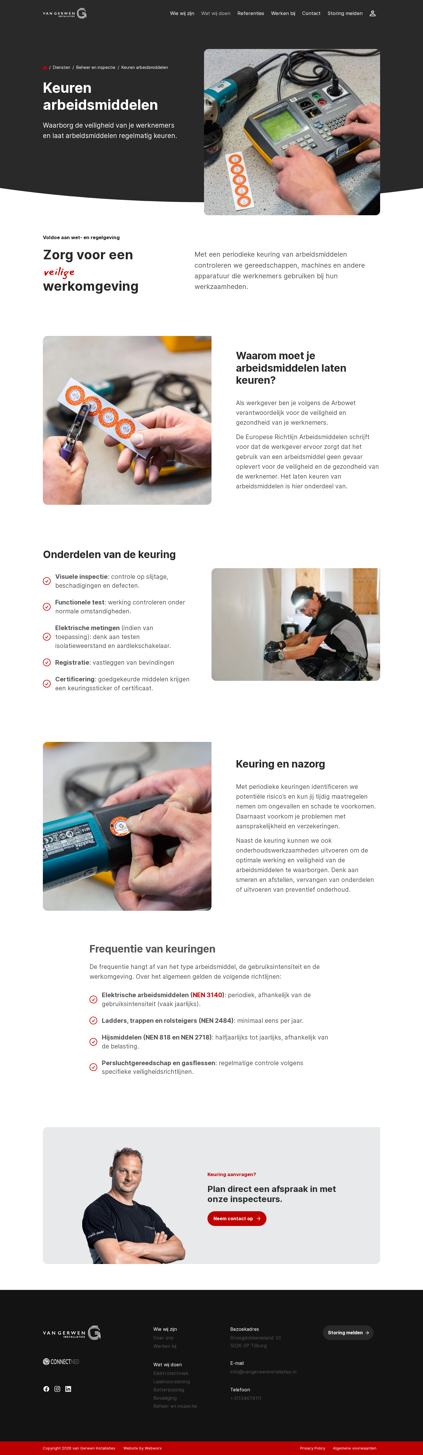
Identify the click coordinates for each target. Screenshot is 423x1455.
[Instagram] (57, 1389)
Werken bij (164, 1346)
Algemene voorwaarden (354, 1448)
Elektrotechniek (170, 1373)
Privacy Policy (312, 1448)
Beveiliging (165, 1398)
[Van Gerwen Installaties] (64, 13)
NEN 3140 (207, 995)
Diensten (61, 67)
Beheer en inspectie (95, 67)
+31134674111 (245, 1398)
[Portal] (371, 13)
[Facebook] (46, 1389)
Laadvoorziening (171, 1381)
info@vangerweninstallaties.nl (263, 1372)
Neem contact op (233, 1218)
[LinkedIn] (68, 1389)
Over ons (163, 1338)
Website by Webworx (142, 1448)
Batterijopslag (168, 1389)
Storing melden (345, 1332)
